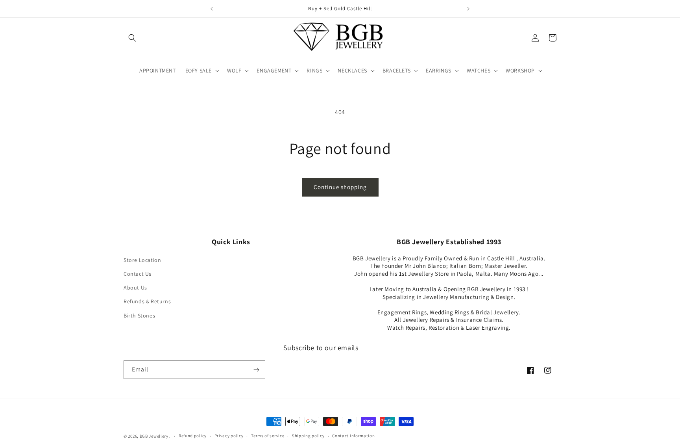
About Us (135, 287)
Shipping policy (308, 435)
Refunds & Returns (147, 301)
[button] (132, 37)
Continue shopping (340, 187)
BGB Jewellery (154, 436)
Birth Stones (139, 315)
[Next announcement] (468, 8)
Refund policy (193, 435)
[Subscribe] (256, 369)
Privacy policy (229, 435)
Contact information (353, 435)
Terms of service (267, 435)
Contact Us (138, 273)
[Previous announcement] (211, 8)
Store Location (142, 260)
